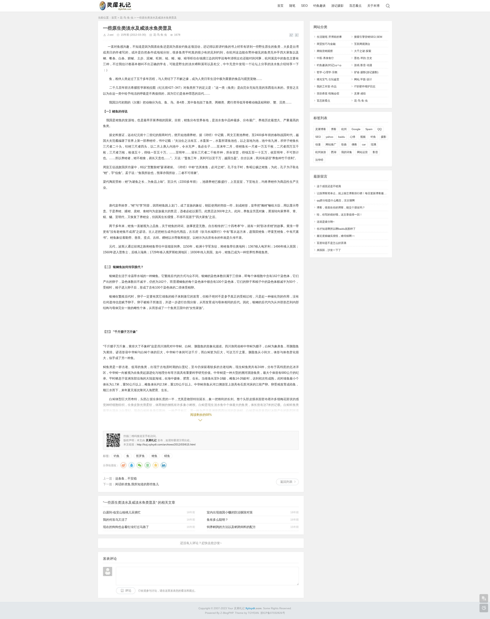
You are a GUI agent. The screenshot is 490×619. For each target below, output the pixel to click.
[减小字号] (297, 35)
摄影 (383, 136)
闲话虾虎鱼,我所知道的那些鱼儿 (137, 484)
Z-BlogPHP (226, 612)
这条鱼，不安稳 (126, 478)
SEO (304, 5)
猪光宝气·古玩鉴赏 (328, 79)
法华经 (319, 159)
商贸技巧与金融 (326, 43)
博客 (333, 129)
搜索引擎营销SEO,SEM (368, 36)
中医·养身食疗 (325, 58)
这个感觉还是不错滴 (329, 186)
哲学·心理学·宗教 (327, 72)
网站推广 (331, 144)
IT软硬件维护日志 (364, 86)
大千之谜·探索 (362, 50)
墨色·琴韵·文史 (363, 58)
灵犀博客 (320, 129)
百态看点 (355, 5)
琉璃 (373, 144)
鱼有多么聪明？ (217, 519)
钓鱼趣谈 (319, 5)
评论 (128, 590)
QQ (131, 465)
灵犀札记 (239, 608)
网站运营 (362, 152)
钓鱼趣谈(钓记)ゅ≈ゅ (329, 65)
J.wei (110, 34)
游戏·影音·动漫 (363, 65)
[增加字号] (291, 35)
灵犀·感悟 (360, 93)
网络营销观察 (325, 50)
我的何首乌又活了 (115, 519)
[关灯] (483, 608)
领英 (164, 465)
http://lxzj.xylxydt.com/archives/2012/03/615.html (166, 444)
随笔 (292, 5)
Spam (368, 129)
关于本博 (373, 5)
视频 (363, 136)
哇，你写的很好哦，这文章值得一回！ (339, 214)
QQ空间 (155, 465)
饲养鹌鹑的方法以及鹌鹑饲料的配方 (231, 527)
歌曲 (344, 144)
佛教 (354, 144)
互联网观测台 (362, 43)
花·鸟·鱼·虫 (126, 17)
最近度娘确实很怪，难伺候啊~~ (336, 235)
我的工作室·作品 (326, 86)
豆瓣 (147, 465)
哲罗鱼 (140, 455)
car (364, 144)
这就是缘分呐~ (325, 221)
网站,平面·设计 (363, 79)
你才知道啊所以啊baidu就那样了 (336, 228)
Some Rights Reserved (277, 608)
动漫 (318, 144)
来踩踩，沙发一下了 (329, 250)
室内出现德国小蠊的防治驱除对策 (230, 512)
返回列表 (286, 481)
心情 (352, 136)
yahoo (329, 136)
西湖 (333, 152)
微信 (139, 465)
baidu (341, 136)
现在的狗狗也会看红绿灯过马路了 (126, 527)
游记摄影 (337, 5)
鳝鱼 (167, 455)
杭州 (344, 129)
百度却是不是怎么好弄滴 (331, 242)
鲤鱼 (154, 455)
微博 (123, 465)
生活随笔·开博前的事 (329, 36)
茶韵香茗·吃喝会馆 (328, 93)
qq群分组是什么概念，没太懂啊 (336, 200)
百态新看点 (323, 100)
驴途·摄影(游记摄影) (366, 72)
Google (356, 129)
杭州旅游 (320, 152)
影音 (375, 152)
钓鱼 (116, 455)
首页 (280, 5)
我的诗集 (346, 152)
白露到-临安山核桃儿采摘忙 (122, 512)
